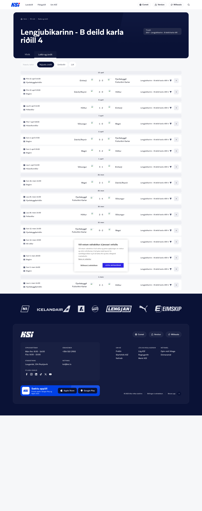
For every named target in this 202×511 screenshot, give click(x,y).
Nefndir (119, 358)
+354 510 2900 (69, 351)
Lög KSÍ (141, 351)
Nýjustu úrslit (46, 64)
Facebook (26, 374)
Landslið (29, 4)
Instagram (31, 374)
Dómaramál (166, 355)
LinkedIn (36, 374)
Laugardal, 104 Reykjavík (36, 364)
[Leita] (188, 4)
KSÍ (15, 5)
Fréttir (119, 351)
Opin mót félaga (168, 351)
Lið (72, 64)
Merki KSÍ (142, 358)
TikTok (40, 374)
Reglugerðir (143, 355)
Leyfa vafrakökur (113, 265)
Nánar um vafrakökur (84, 259)
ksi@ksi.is (66, 364)
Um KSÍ (53, 4)
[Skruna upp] (179, 393)
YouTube (50, 374)
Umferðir (61, 64)
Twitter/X (45, 374)
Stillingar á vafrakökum (155, 394)
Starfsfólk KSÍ (122, 355)
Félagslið (42, 4)
